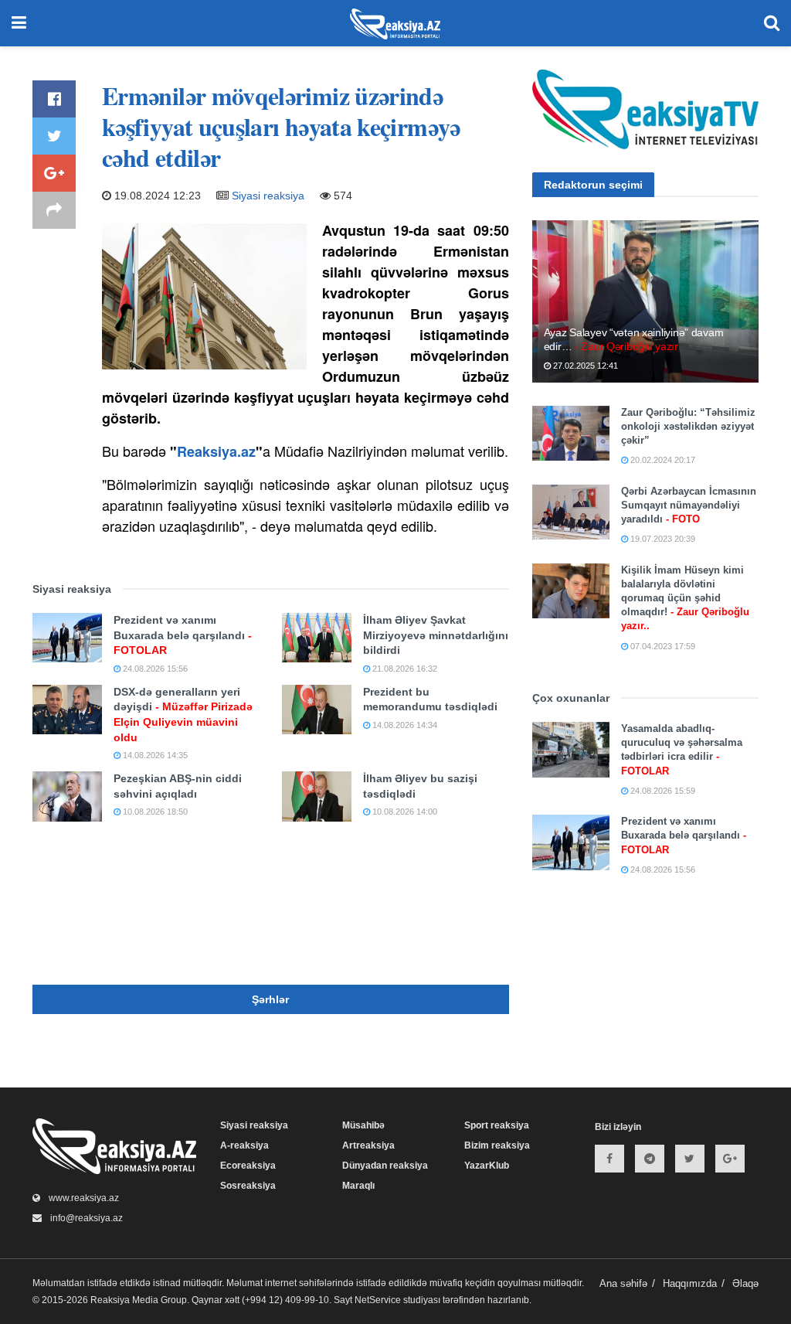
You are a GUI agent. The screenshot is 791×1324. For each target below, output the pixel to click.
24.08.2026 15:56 (154, 668)
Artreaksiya (368, 1145)
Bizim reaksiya (497, 1145)
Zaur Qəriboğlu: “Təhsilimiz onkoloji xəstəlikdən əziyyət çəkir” (688, 426)
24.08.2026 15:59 (661, 790)
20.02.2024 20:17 (661, 460)
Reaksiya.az (216, 451)
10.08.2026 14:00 (403, 811)
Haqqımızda (690, 1283)
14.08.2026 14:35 (154, 755)
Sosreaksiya (248, 1185)
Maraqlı (358, 1185)
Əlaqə (745, 1283)
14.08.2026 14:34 (403, 725)
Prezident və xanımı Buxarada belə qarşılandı (183, 635)
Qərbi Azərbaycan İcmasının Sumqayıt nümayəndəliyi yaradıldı (688, 505)
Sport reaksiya (496, 1125)
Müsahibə (363, 1125)
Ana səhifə (623, 1283)
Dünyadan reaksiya (385, 1165)
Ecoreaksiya (248, 1165)
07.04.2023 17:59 (661, 646)
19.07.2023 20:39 (661, 538)
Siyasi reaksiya (268, 195)
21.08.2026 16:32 (403, 668)
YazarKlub (486, 1165)
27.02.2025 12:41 (584, 365)
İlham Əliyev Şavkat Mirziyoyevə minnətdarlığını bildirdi (435, 635)
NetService (378, 1300)
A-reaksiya (244, 1145)
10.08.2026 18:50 (154, 811)
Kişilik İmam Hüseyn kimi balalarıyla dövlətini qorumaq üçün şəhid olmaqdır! (685, 598)
